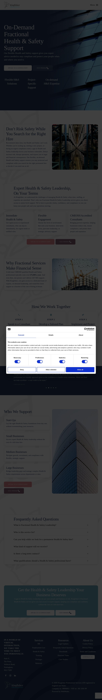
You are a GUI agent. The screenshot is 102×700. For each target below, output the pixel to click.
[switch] (40, 361)
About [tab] (81, 335)
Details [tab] (51, 335)
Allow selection (51, 369)
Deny (22, 369)
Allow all (80, 369)
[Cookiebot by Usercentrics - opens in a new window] (85, 329)
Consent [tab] (21, 335)
